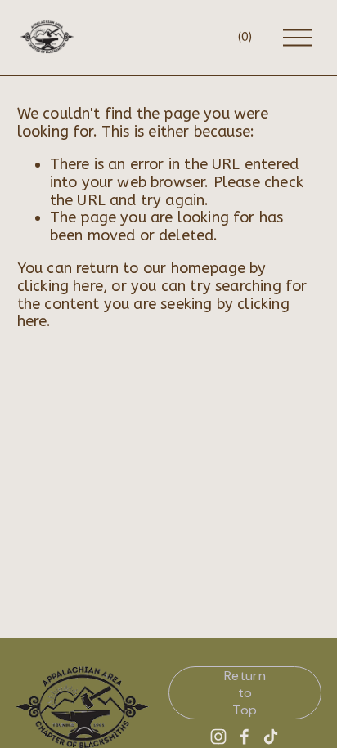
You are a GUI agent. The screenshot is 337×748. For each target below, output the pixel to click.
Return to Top (245, 693)
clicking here (60, 286)
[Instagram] (218, 736)
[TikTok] (271, 736)
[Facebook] (244, 736)
